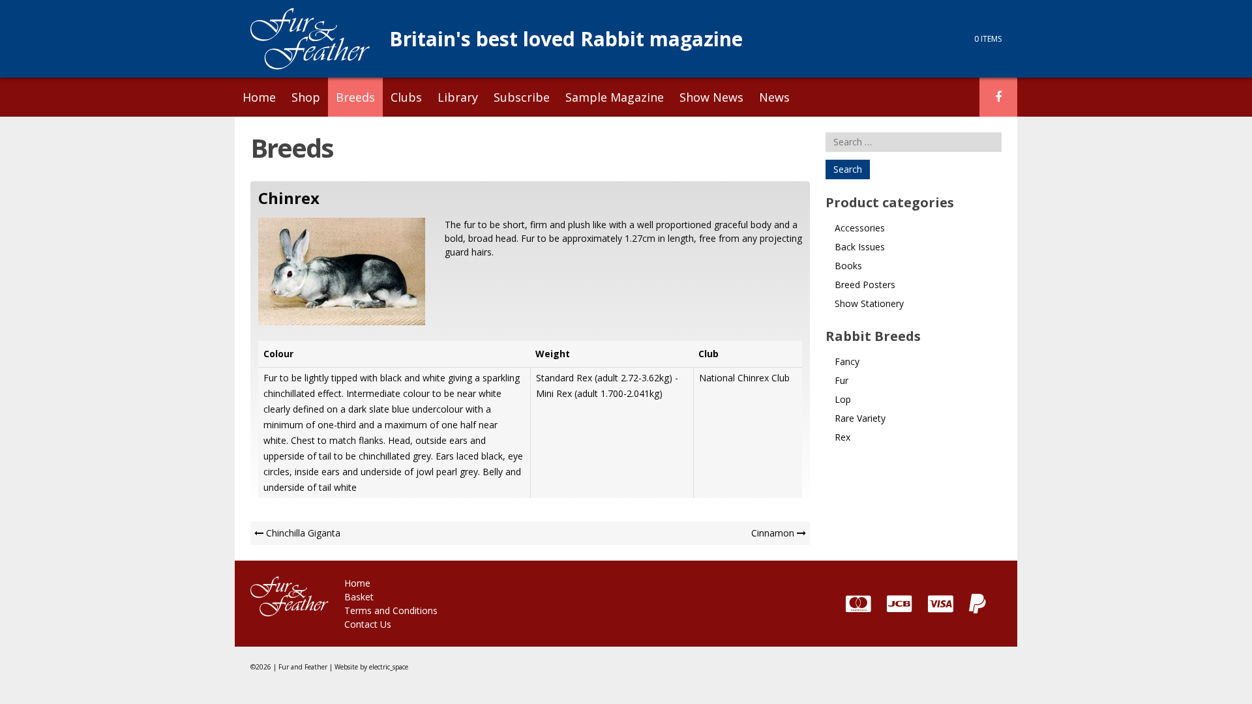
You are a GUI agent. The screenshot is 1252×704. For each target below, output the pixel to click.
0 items (988, 38)
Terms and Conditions (391, 610)
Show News (711, 97)
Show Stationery (869, 303)
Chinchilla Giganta (303, 533)
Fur (841, 380)
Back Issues (860, 247)
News (774, 97)
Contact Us (367, 624)
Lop (843, 399)
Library (458, 97)
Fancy (847, 361)
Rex (842, 437)
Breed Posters (865, 284)
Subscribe (522, 97)
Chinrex (289, 198)
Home (259, 97)
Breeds (355, 97)
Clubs (406, 97)
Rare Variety (860, 418)
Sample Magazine (614, 97)
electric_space (388, 666)
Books (848, 265)
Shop (305, 97)
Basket (359, 597)
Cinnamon (772, 533)
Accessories (860, 228)
